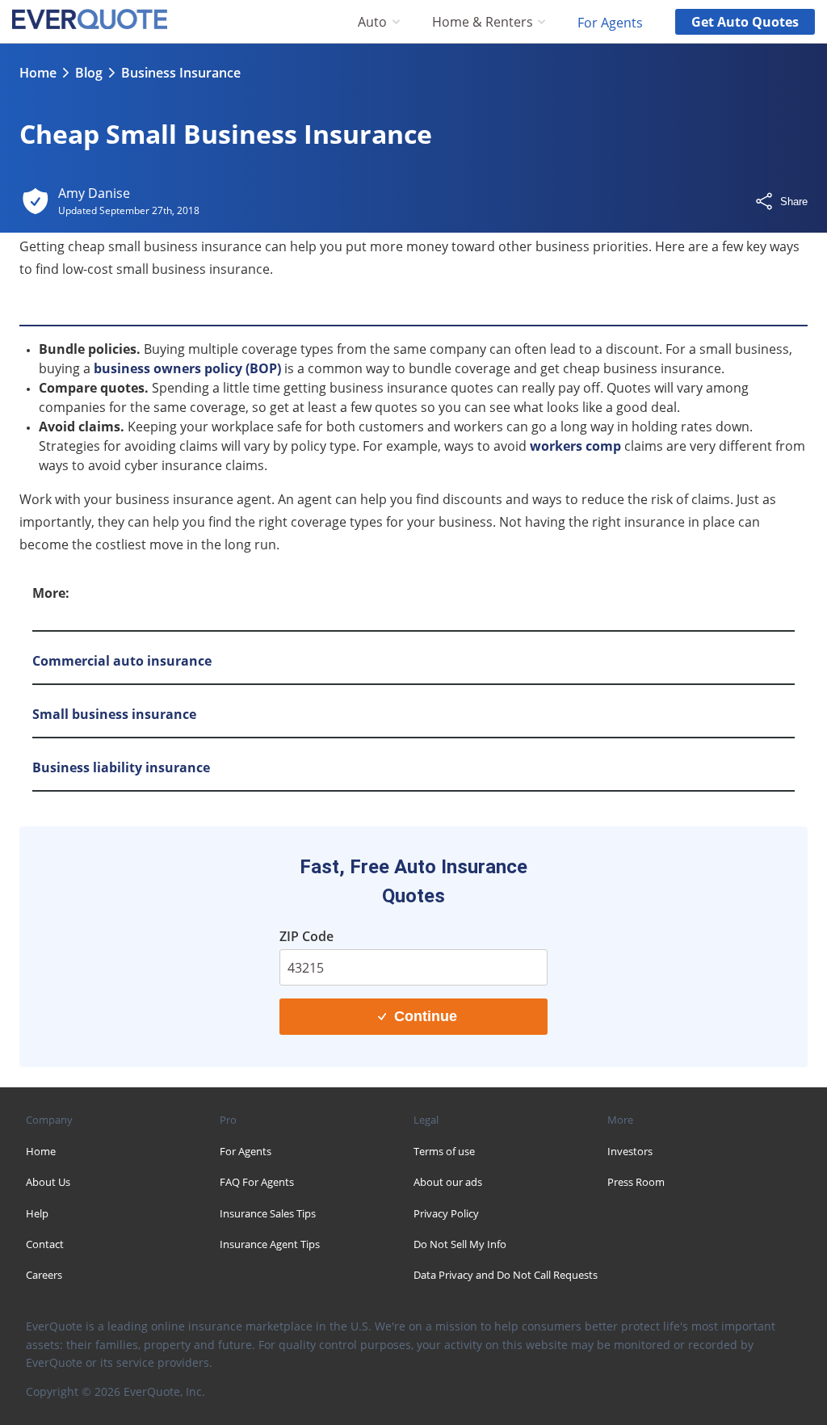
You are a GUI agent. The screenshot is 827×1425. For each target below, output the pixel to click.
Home (38, 73)
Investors (630, 1151)
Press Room (636, 1182)
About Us (48, 1182)
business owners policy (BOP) (187, 368)
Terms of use (444, 1151)
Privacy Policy (446, 1213)
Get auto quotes (745, 22)
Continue (425, 1016)
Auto (372, 22)
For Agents (610, 22)
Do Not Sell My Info (460, 1244)
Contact (45, 1244)
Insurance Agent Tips (270, 1244)
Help (37, 1213)
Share (794, 201)
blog (89, 73)
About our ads (448, 1182)
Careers (44, 1274)
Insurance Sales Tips (268, 1213)
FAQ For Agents (257, 1182)
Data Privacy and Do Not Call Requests (506, 1274)
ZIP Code (306, 936)
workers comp (575, 446)
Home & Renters (482, 22)
